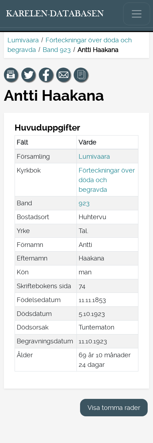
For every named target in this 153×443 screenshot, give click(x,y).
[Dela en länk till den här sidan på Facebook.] (46, 75)
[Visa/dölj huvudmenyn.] (136, 13)
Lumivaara (23, 40)
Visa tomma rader (114, 407)
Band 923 (57, 49)
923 (84, 203)
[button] (11, 75)
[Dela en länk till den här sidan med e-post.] (63, 75)
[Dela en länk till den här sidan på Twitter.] (28, 75)
